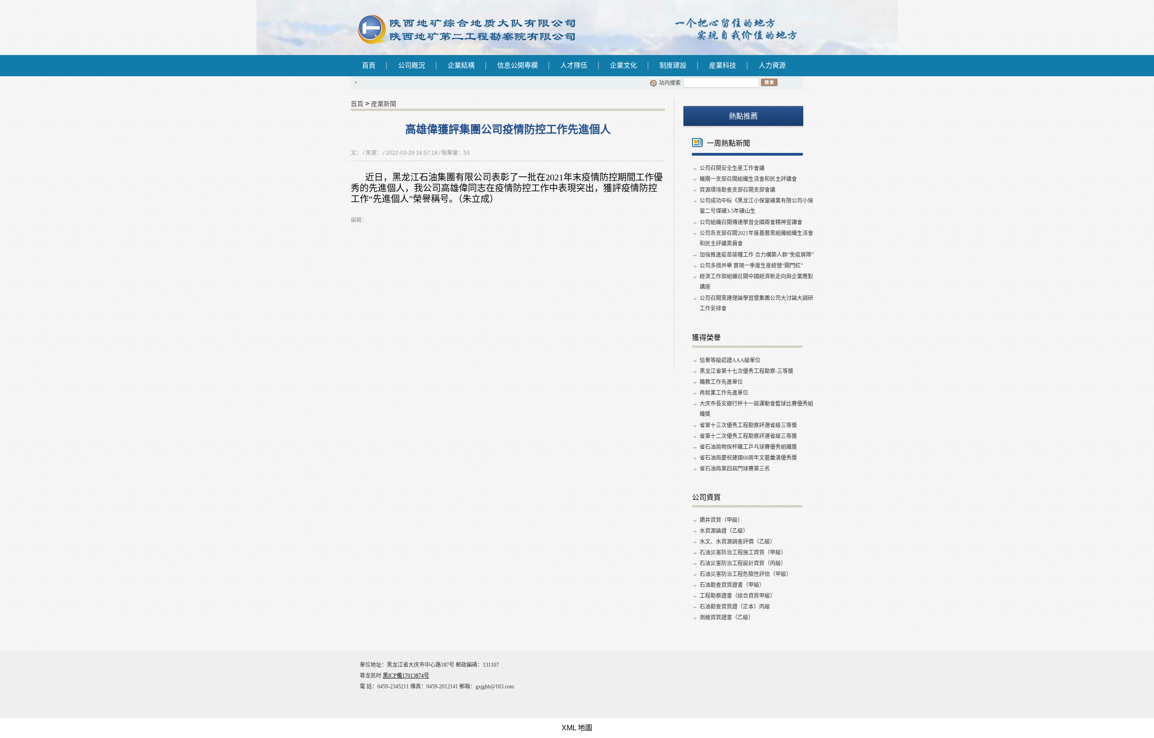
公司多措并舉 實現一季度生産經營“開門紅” (751, 266)
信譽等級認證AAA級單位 (730, 360)
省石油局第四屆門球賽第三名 (735, 469)
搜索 (769, 82)
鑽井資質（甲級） (721, 520)
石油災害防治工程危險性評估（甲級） (746, 574)
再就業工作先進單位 (724, 393)
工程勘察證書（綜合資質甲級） (737, 596)
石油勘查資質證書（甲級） (732, 585)
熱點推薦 (743, 116)
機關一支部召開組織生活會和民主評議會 (748, 179)
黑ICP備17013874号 (406, 676)
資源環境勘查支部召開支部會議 (737, 190)
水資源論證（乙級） (724, 531)
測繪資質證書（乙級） (727, 617)
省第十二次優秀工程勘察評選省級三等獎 (748, 436)
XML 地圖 (577, 728)
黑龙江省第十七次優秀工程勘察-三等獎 (746, 371)
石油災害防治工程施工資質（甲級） (743, 552)
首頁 (369, 65)
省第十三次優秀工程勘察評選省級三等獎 (748, 425)
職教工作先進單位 (721, 382)
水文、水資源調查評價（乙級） (737, 542)
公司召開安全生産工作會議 (732, 168)
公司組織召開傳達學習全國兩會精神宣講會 (751, 222)
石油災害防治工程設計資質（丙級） (743, 563)
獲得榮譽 (706, 337)
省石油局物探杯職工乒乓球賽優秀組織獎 (748, 447)
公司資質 (706, 497)
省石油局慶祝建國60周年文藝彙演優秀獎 (748, 458)
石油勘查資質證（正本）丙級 (735, 607)
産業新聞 (383, 103)
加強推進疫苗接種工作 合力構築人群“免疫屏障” (757, 255)
